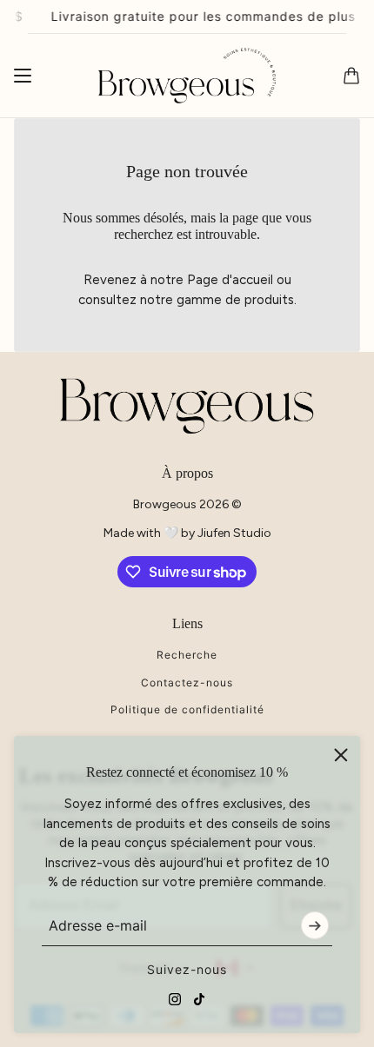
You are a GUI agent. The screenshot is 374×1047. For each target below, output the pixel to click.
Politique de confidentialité (187, 709)
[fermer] (341, 755)
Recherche (187, 654)
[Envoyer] (315, 925)
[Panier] (351, 75)
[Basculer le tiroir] (22, 76)
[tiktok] (199, 999)
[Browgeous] (187, 76)
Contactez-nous (187, 682)
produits (269, 300)
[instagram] (174, 999)
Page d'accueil (230, 280)
